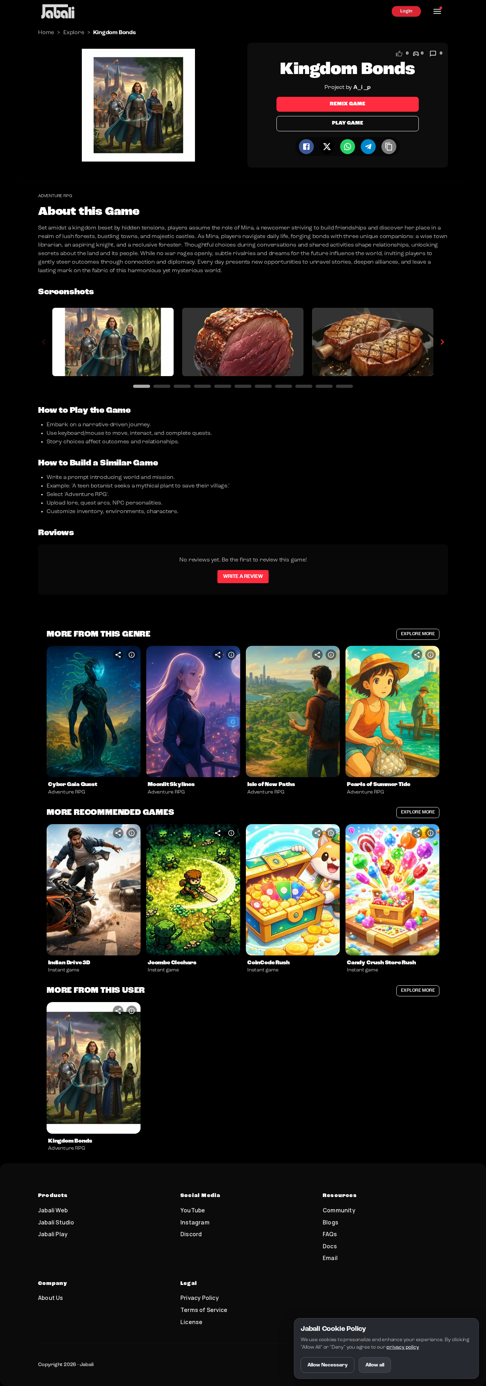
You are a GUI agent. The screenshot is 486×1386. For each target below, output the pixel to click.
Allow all (374, 1365)
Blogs (330, 1222)
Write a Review (243, 576)
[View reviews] (433, 53)
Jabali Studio (56, 1222)
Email (330, 1258)
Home (46, 33)
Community (339, 1210)
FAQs (330, 1234)
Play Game (347, 123)
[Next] (442, 342)
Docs (330, 1246)
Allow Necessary (327, 1365)
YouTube (192, 1210)
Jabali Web (53, 1210)
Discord (191, 1234)
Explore (73, 33)
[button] (94, 712)
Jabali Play (53, 1234)
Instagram (195, 1222)
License (191, 1322)
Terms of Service (203, 1310)
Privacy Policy (199, 1298)
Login (406, 11)
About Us (50, 1298)
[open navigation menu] (437, 11)
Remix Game (347, 104)
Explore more (418, 634)
